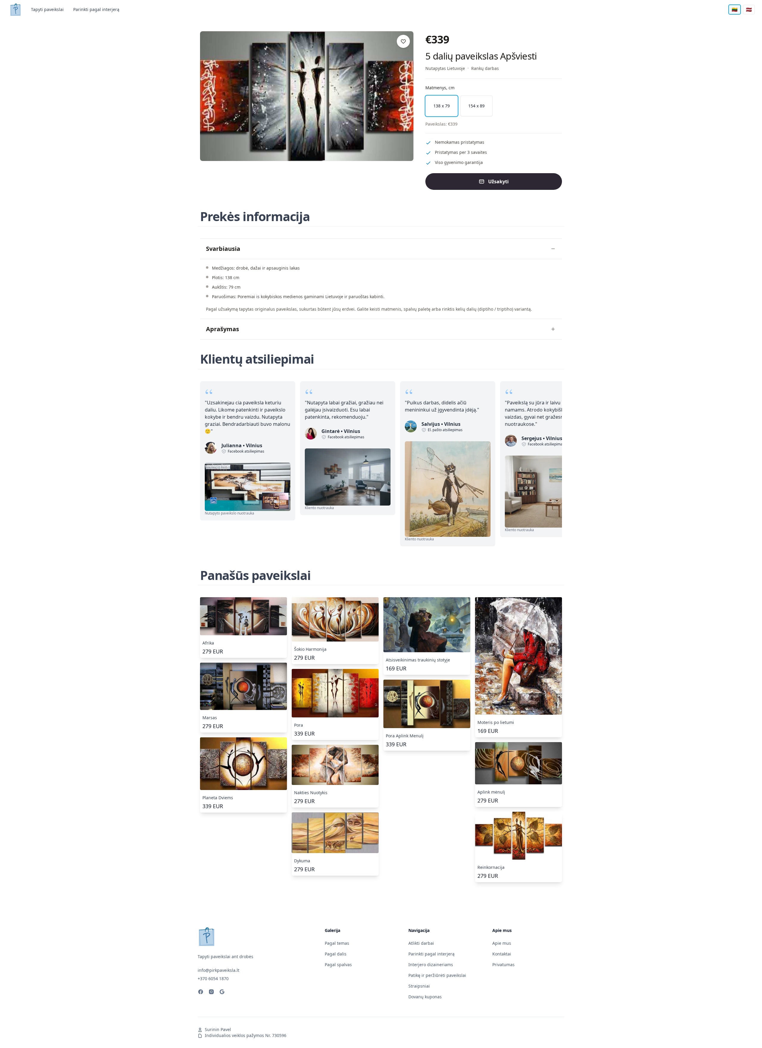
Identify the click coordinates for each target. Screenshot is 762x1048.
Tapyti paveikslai (47, 9)
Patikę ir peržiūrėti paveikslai (437, 975)
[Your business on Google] (222, 993)
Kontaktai (501, 954)
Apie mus (501, 943)
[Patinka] (403, 41)
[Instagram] (211, 993)
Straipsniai (419, 986)
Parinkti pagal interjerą (96, 9)
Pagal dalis (335, 954)
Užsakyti (498, 181)
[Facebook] (201, 993)
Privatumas (503, 964)
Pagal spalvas (338, 964)
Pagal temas (337, 943)
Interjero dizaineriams (430, 964)
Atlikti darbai (421, 943)
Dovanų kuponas (425, 996)
